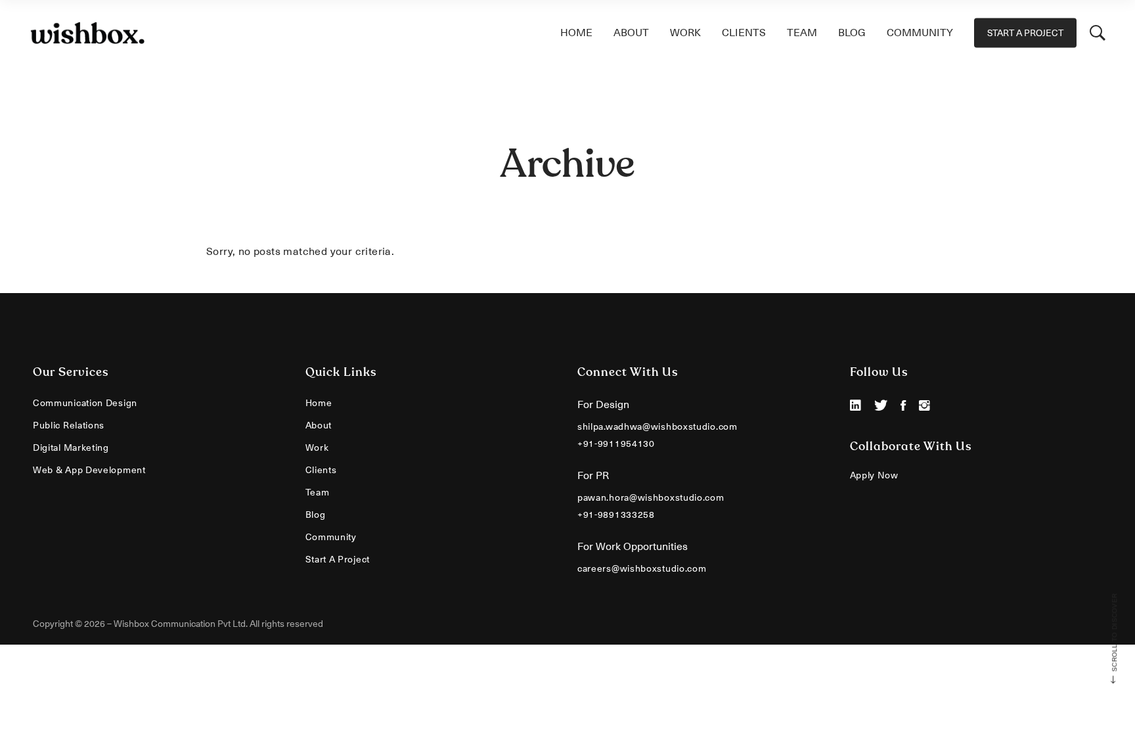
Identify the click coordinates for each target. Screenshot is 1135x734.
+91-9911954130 (616, 443)
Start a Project (337, 559)
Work (317, 447)
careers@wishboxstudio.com (642, 568)
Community (331, 537)
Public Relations (68, 425)
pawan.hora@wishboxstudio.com (650, 497)
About (318, 425)
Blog (315, 514)
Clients (321, 470)
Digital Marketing (71, 447)
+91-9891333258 (616, 514)
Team (317, 492)
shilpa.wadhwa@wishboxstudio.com (657, 426)
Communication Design (85, 403)
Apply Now (874, 475)
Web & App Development (89, 470)
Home (318, 403)
